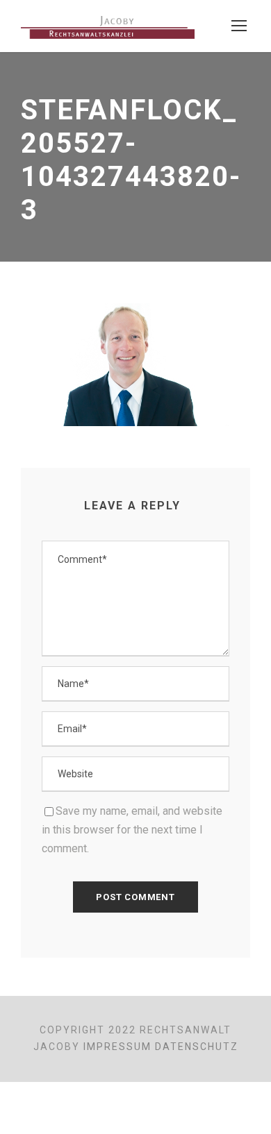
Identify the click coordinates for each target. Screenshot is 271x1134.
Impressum (117, 1046)
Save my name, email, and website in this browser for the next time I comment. (132, 829)
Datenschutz (196, 1046)
